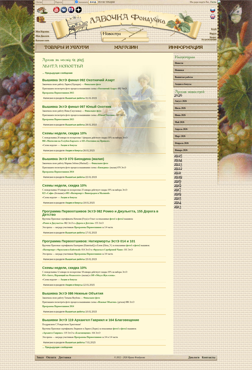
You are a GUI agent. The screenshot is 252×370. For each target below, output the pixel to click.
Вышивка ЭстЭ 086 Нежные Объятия (72, 293)
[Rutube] (71, 9)
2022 (178, 168)
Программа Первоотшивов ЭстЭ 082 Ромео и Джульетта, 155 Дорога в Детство (100, 212)
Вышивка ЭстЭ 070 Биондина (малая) (73, 159)
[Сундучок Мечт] (41, 19)
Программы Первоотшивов (87, 227)
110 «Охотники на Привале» (96, 141)
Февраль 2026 (182, 143)
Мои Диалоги (42, 36)
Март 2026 (180, 136)
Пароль (58, 2)
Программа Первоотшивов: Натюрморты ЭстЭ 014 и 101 (88, 241)
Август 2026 (181, 101)
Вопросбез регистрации (209, 38)
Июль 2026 (180, 108)
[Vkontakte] (64, 9)
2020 (178, 177)
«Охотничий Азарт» (107, 88)
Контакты (208, 357)
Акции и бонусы (69, 145)
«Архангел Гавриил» (52, 333)
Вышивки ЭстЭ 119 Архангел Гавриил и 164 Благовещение (90, 320)
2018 (177, 185)
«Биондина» (103, 167)
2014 (177, 202)
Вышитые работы (75, 98)
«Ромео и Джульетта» (53, 223)
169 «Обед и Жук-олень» (103, 275)
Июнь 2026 (180, 115)
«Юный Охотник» (106, 115)
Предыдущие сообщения (57, 73)
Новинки (179, 70)
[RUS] (212, 10)
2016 (177, 194)
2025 (178, 156)
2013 (177, 207)
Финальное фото (92, 84)
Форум (213, 33)
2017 (177, 190)
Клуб (213, 29)
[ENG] (212, 16)
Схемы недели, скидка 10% (64, 133)
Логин (39, 2)
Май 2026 (179, 122)
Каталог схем (42, 40)
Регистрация (106, 2)
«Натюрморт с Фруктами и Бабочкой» (61, 249)
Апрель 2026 (181, 129)
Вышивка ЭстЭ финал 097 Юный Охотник (76, 107)
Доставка (64, 357)
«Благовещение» (83, 333)
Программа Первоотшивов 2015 (58, 93)
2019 (177, 181)
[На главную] (42, 10)
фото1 (112, 219)
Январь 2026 (181, 150)
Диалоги (193, 357)
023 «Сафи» (48, 193)
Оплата (51, 357)
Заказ (40, 357)
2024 (178, 160)
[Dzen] (78, 9)
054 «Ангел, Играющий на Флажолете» (61, 275)
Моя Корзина (42, 31)
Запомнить (83, 2)
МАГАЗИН (126, 47)
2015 (177, 198)
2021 (177, 173)
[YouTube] (56, 9)
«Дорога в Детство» (84, 223)
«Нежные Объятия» (107, 302)
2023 (178, 164)
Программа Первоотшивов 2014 (58, 172)
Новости (112, 34)
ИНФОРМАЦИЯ (186, 47)
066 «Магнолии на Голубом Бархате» (60, 141)
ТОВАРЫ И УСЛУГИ (66, 47)
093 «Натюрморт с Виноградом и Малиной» (88, 193)
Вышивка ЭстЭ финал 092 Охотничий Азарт (78, 80)
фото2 (121, 219)
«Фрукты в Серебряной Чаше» (107, 249)
